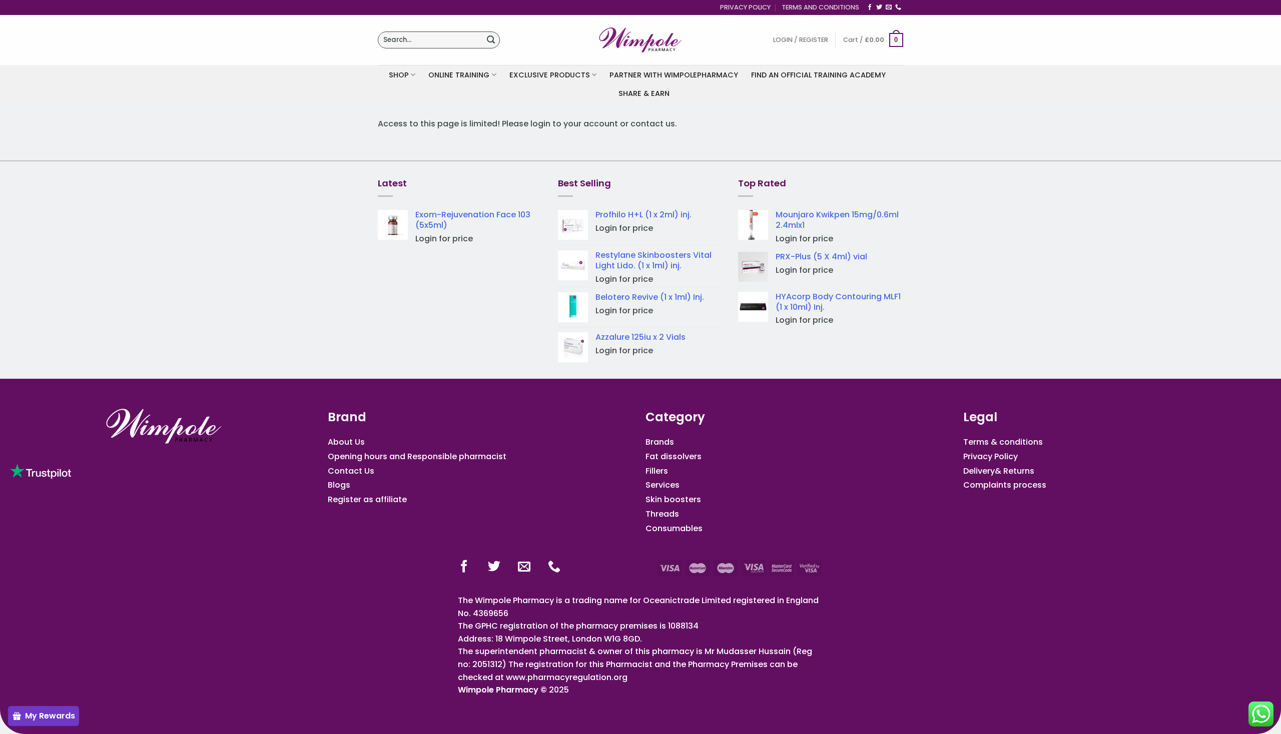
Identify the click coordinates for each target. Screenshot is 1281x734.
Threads (662, 514)
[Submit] (490, 39)
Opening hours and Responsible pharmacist (417, 456)
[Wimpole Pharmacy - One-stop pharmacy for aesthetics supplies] (640, 39)
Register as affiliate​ (367, 499)
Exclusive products (549, 75)
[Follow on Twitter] (879, 7)
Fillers (657, 471)
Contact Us (351, 471)
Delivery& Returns (998, 471)
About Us (346, 442)
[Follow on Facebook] (870, 7)
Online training (458, 75)
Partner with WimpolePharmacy (673, 75)
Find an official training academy (818, 75)
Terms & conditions (1003, 442)
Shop (399, 75)
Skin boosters (673, 499)
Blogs (339, 485)
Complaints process (1004, 485)
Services (663, 485)
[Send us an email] (889, 7)
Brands (660, 442)
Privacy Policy (745, 7)
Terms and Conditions (820, 7)
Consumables (674, 528)
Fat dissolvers (674, 456)
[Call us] (898, 7)
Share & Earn (644, 93)
